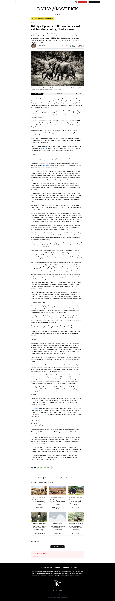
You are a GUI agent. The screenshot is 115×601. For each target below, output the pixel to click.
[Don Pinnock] (33, 46)
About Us (57, 567)
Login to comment (57, 546)
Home (18, 2)
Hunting (46, 477)
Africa (33, 475)
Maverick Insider (46, 567)
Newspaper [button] (60, 2)
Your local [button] (47, 2)
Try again (35, 556)
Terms (60, 591)
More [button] (67, 2)
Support (82, 2)
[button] (72, 46)
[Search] (76, 2)
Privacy (55, 591)
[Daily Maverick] (57, 9)
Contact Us (67, 567)
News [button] (34, 2)
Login (94, 2)
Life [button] (54, 2)
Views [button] (40, 2)
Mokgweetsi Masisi (55, 477)
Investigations (26, 2)
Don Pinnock (42, 45)
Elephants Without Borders (67, 477)
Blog (75, 567)
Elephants (40, 477)
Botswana (34, 477)
